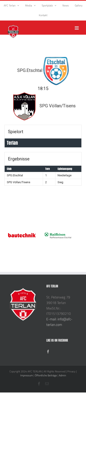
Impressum (26, 375)
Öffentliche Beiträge (46, 375)
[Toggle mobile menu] (77, 28)
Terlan (12, 142)
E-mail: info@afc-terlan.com (59, 321)
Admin (62, 375)
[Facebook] (48, 351)
